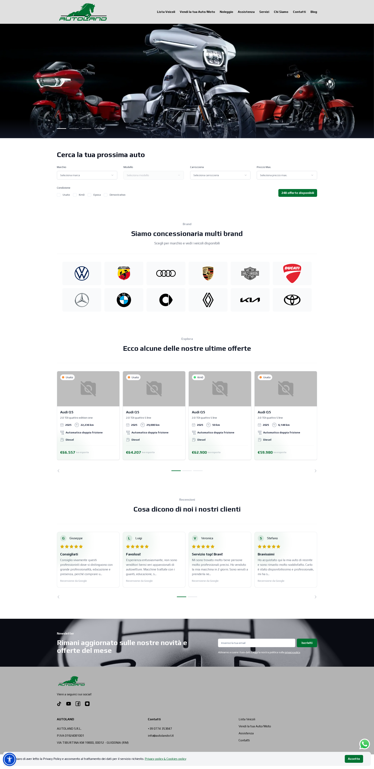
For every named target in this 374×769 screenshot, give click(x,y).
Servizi (264, 12)
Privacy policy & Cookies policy (165, 759)
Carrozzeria (197, 167)
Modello (128, 167)
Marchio (61, 167)
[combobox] (87, 175)
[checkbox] (58, 195)
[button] (9, 759)
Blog (313, 12)
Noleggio (226, 12)
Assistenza (246, 12)
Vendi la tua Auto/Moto (197, 12)
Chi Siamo (281, 12)
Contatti (299, 12)
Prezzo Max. (264, 167)
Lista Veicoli (166, 12)
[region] (187, 421)
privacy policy (292, 652)
